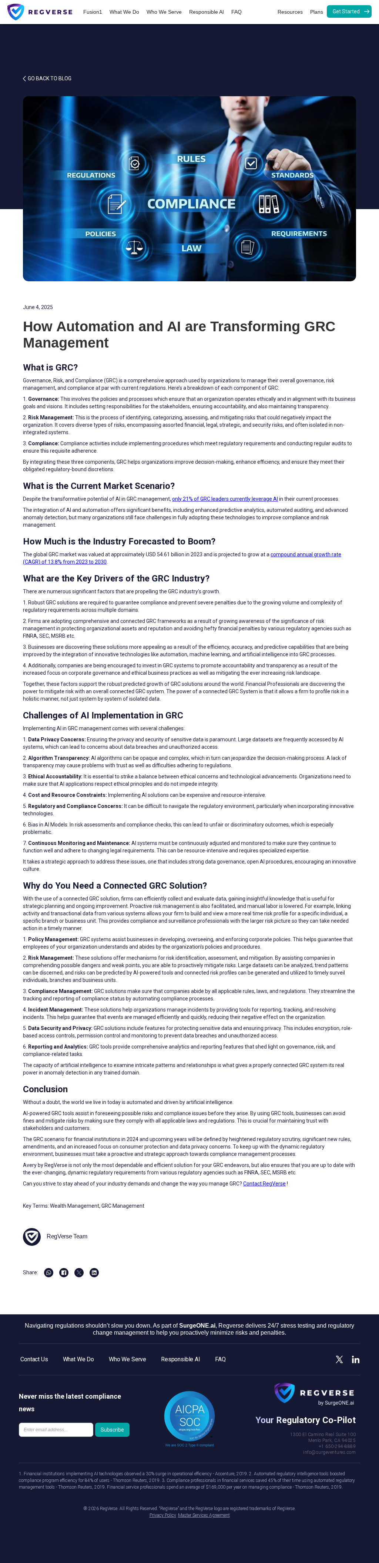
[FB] (48, 1272)
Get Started (346, 11)
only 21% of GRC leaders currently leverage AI (225, 499)
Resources (290, 12)
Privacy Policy (163, 1515)
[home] (43, 12)
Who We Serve (164, 12)
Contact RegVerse (264, 1184)
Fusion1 (92, 12)
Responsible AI (206, 12)
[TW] (79, 1272)
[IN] (94, 1272)
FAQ (236, 12)
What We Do (124, 12)
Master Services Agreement (204, 1515)
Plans (316, 12)
